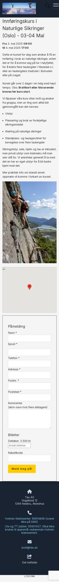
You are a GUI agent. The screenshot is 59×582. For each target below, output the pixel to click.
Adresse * (14, 369)
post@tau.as (30, 547)
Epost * (13, 344)
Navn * (12, 332)
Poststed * (14, 391)
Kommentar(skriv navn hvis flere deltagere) (28, 405)
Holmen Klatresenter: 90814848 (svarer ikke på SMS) (29, 520)
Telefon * (14, 358)
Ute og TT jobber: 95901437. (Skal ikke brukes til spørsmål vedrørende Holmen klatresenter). (29, 529)
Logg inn (29, 576)
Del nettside (29, 562)
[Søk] (48, 6)
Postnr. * (13, 380)
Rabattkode (15, 452)
